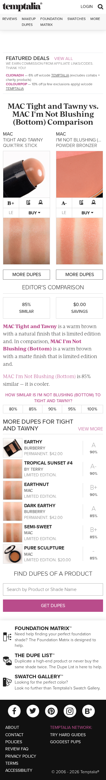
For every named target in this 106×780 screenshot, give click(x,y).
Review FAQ (17, 748)
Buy (33, 213)
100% (92, 409)
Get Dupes (53, 606)
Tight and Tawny (56, 106)
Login (87, 6)
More (95, 19)
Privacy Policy (20, 756)
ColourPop (16, 84)
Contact (14, 734)
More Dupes (26, 275)
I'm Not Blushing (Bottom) (53, 117)
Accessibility (18, 770)
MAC (16, 106)
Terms (11, 763)
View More (90, 429)
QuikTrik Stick (20, 145)
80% (13, 409)
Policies (13, 741)
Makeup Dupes (29, 21)
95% (72, 409)
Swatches (76, 19)
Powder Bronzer (76, 145)
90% (52, 409)
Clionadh (15, 75)
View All (63, 58)
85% (33, 409)
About (12, 727)
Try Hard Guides (68, 734)
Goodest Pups (65, 741)
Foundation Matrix (51, 21)
